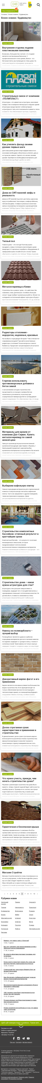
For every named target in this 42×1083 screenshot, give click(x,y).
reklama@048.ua (6, 1052)
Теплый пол (8, 241)
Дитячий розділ (34, 929)
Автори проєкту (27, 1042)
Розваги (32, 911)
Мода (31, 922)
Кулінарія (4, 925)
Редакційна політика (15, 1079)
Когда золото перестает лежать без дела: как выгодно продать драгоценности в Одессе (19, 962)
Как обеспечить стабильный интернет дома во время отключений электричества (20, 978)
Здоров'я (32, 902)
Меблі (17, 915)
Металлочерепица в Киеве (16, 286)
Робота (17, 929)
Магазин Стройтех (12, 872)
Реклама (4, 932)
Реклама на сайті (6, 1028)
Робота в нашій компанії (9, 1030)
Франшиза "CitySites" (7, 1032)
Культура (32, 918)
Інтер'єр (18, 922)
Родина (31, 925)
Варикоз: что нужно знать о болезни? (16, 940)
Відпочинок (19, 911)
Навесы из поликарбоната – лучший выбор (17, 632)
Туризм (3, 907)
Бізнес (3, 915)
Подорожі (4, 929)
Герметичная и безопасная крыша (20, 826)
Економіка (4, 922)
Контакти (19, 1042)
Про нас (12, 1042)
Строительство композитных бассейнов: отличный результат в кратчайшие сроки (20, 534)
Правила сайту (23, 1077)
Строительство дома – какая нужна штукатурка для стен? (18, 583)
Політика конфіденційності (9, 1077)
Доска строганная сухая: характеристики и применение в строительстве (19, 730)
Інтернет (18, 918)
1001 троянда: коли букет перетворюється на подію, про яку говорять (19, 993)
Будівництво (5, 911)
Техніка (17, 902)
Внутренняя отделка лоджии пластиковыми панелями (17, 49)
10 (34, 894)
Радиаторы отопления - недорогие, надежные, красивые (20, 333)
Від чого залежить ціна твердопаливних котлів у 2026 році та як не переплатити (20, 947)
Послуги (18, 925)
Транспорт (32, 907)
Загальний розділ (4, 903)
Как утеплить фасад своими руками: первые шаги (17, 145)
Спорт (31, 915)
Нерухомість (19, 907)
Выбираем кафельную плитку (18, 485)
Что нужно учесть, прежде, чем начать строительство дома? (19, 779)
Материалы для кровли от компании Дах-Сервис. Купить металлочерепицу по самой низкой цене (18, 436)
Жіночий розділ (6, 918)
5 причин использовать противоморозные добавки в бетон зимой (18, 383)
